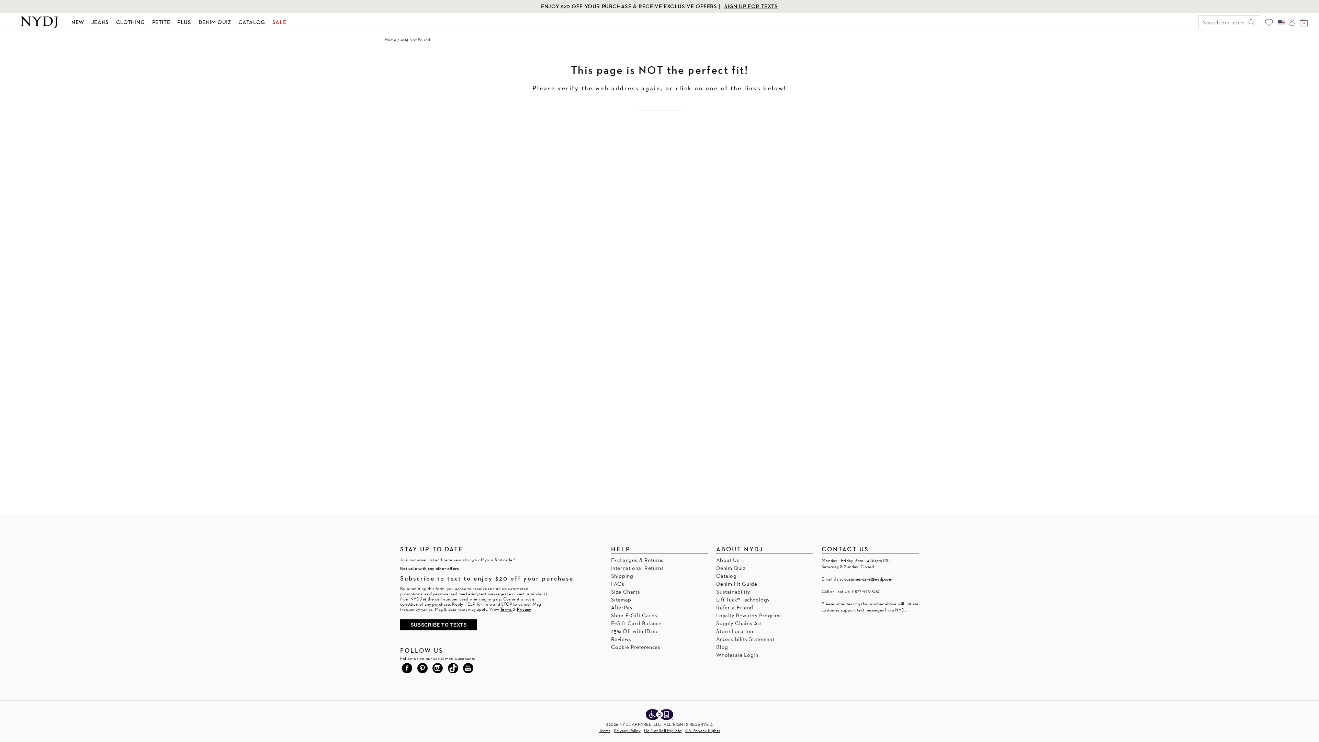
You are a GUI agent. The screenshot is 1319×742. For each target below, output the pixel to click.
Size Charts (625, 591)
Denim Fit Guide (736, 583)
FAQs (617, 583)
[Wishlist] (1269, 22)
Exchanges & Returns (637, 560)
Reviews (621, 639)
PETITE (161, 22)
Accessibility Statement (745, 639)
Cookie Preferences (636, 647)
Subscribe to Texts (438, 625)
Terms (604, 730)
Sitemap (621, 599)
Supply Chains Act (739, 623)
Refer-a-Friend (734, 607)
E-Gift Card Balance (636, 623)
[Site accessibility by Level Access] (659, 715)
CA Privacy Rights (702, 730)
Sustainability (733, 591)
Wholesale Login (737, 655)
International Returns (637, 568)
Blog (722, 647)
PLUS (184, 22)
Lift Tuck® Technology (743, 599)
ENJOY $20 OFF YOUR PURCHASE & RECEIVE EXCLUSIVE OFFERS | (631, 6)
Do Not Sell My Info (663, 730)
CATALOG (251, 22)
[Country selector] (1281, 22)
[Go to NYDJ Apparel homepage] (39, 22)
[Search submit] (1251, 22)
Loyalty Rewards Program (748, 615)
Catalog (726, 576)
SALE (279, 22)
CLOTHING (130, 22)
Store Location (734, 631)
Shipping (622, 576)
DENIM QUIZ (215, 22)
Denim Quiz (730, 568)
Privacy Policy (627, 730)
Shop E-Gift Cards (634, 615)
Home (390, 40)
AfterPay (622, 607)
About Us (728, 560)
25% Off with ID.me (635, 631)
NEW (77, 22)
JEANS (100, 22)
